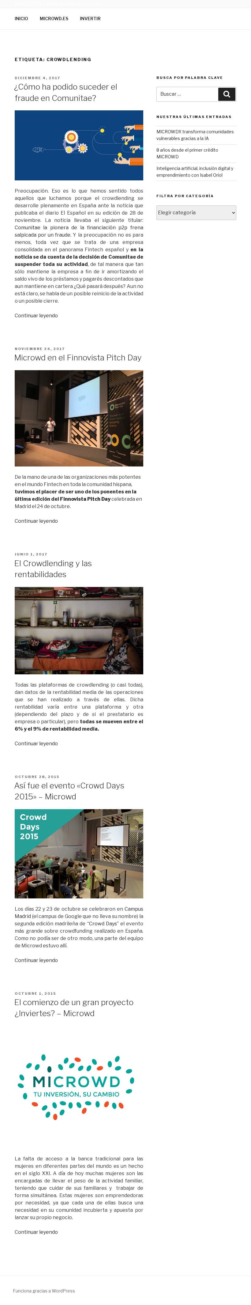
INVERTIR (90, 18)
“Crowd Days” (103, 924)
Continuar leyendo (36, 316)
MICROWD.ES (54, 18)
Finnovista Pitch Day (85, 499)
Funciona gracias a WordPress (44, 1290)
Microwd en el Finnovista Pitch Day (78, 357)
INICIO (21, 18)
